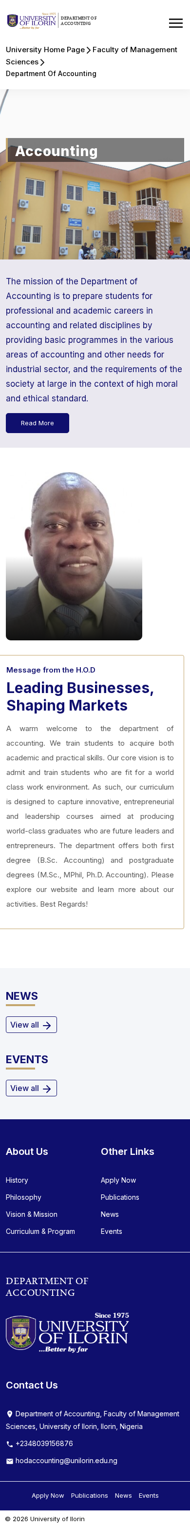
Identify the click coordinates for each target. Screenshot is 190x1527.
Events (111, 1231)
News (110, 1214)
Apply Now (118, 1180)
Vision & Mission (31, 1214)
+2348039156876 (43, 1443)
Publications (120, 1197)
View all (25, 1025)
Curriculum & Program (40, 1231)
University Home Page (45, 49)
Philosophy (23, 1197)
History (17, 1180)
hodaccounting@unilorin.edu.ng (65, 1460)
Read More (37, 423)
